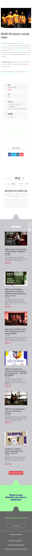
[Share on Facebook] (10, 154)
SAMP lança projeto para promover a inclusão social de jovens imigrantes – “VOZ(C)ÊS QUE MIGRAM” (15, 372)
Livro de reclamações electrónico (16, 545)
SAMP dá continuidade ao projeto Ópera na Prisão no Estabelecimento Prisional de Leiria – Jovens (15, 292)
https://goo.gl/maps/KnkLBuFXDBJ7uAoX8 (17, 109)
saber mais (8, 263)
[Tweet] (14, 154)
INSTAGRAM (16, 526)
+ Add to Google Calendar (16, 130)
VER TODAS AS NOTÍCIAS (16, 473)
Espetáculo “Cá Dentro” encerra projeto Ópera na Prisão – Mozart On (14, 451)
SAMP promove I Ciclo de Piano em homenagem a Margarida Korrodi (16, 251)
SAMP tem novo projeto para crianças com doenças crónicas (15, 411)
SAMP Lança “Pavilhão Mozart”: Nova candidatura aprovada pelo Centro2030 (16, 331)
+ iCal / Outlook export (16, 136)
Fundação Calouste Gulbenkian (19, 50)
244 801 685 (5, 2)
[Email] (22, 154)
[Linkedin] (18, 154)
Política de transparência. (16, 541)
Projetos (11, 117)
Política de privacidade (16, 534)
